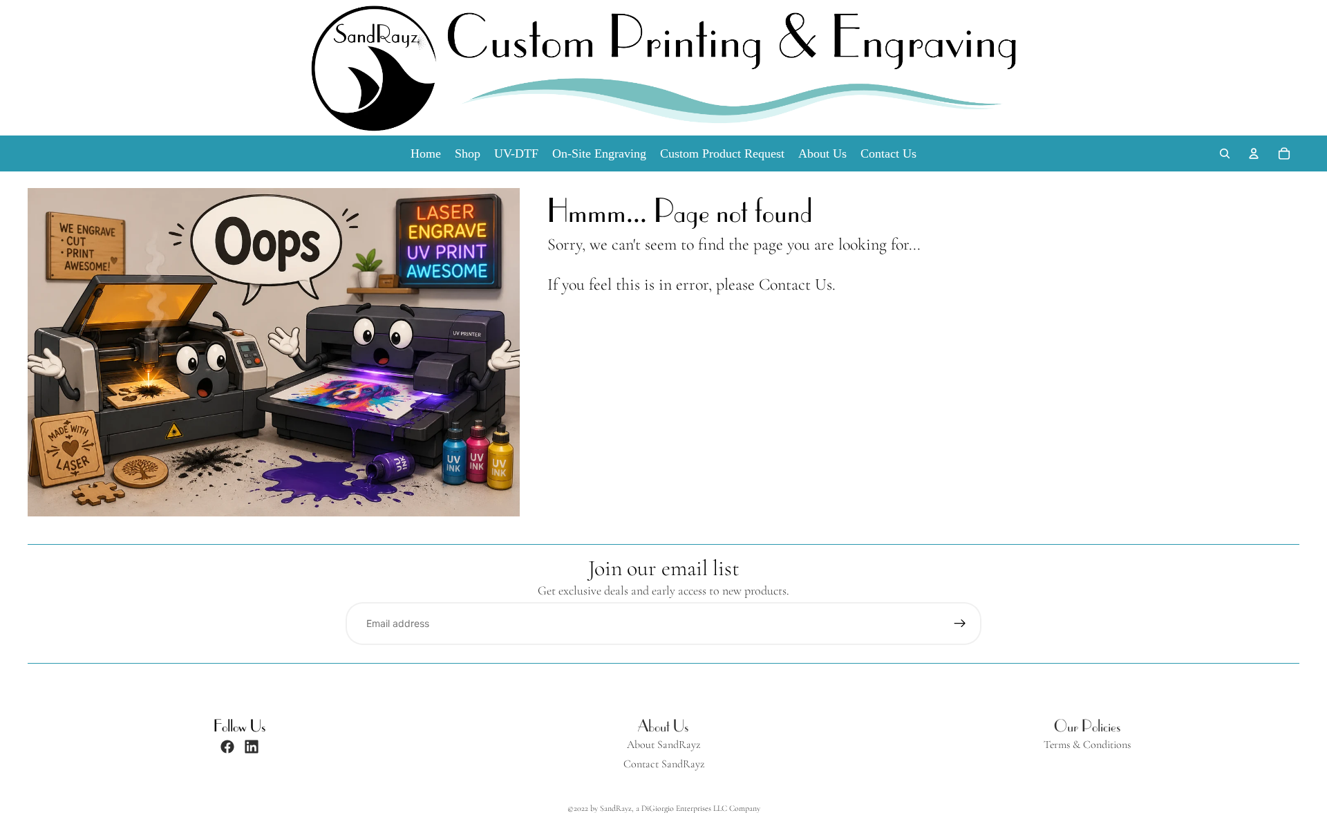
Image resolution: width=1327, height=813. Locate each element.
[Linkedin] (251, 746)
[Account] (1254, 153)
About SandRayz (663, 744)
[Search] (1225, 153)
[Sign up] (960, 623)
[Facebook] (227, 746)
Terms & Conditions (1087, 744)
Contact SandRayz (663, 764)
